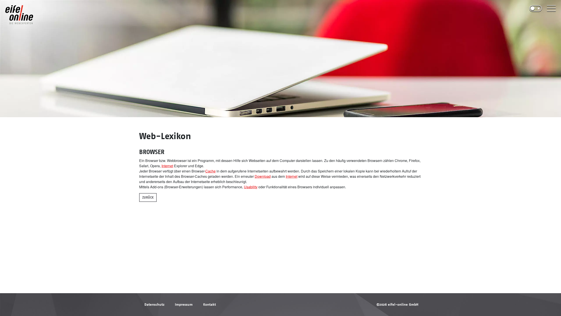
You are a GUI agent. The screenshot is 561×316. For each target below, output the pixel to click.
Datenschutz (154, 304)
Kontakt (209, 304)
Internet (167, 165)
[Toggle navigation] (551, 8)
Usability (250, 186)
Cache (210, 171)
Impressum (184, 304)
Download (263, 176)
